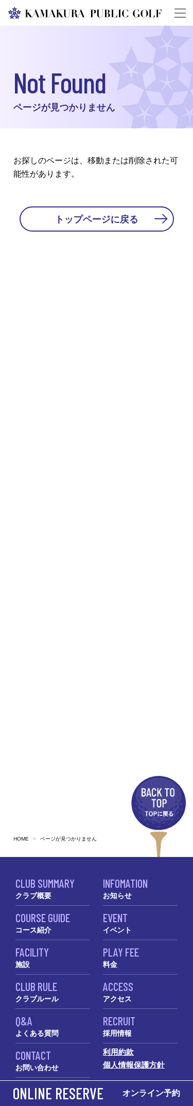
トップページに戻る (96, 218)
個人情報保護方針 (134, 1064)
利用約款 (118, 1051)
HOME (21, 839)
